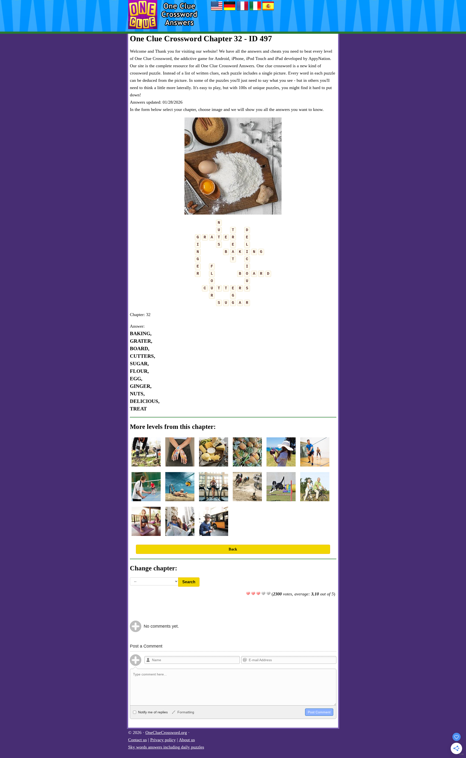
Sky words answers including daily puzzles (166, 747)
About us (187, 739)
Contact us (137, 739)
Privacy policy (163, 739)
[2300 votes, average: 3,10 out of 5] (248, 593)
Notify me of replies (152, 712)
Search (188, 582)
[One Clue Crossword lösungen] (229, 10)
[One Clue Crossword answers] (217, 10)
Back (233, 549)
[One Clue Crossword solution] (242, 10)
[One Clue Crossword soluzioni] (255, 10)
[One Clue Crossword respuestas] (268, 10)
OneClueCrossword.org (166, 732)
